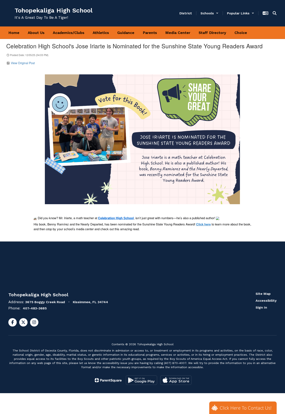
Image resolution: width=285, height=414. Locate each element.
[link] (116, 218)
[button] (209, 13)
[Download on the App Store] (176, 380)
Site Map (263, 294)
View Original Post (23, 63)
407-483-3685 (35, 308)
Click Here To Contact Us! (245, 407)
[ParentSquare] (108, 380)
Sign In (261, 307)
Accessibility (266, 301)
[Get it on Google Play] (141, 380)
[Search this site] (274, 13)
